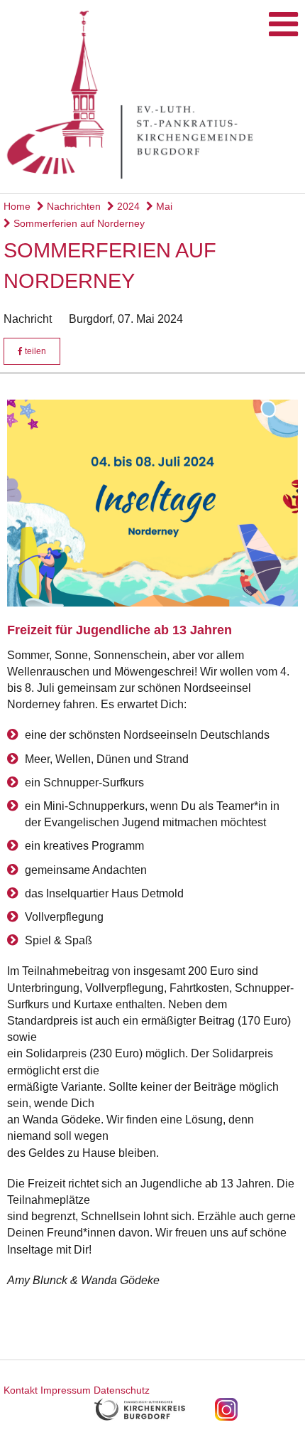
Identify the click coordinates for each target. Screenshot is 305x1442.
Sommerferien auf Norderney (78, 223)
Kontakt (21, 1390)
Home (17, 206)
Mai (162, 206)
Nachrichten (72, 206)
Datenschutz (122, 1390)
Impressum (65, 1390)
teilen (34, 351)
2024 (127, 206)
